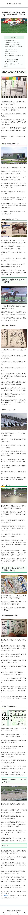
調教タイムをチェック (11, 51)
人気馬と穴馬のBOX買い (12, 61)
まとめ (6, 66)
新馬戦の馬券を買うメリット (13, 42)
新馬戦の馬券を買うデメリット (13, 44)
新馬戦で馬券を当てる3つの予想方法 (13, 46)
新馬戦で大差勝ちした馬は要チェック (14, 64)
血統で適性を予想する (11, 49)
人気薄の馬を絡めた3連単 (12, 59)
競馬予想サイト (5, 895)
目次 (12, 37)
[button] (25, 480)
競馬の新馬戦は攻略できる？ (12, 40)
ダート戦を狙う (10, 53)
